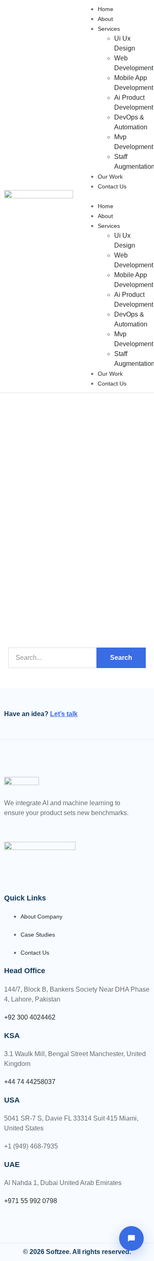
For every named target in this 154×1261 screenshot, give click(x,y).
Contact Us (112, 186)
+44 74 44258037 (29, 1081)
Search (121, 657)
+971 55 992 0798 (30, 1200)
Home (105, 9)
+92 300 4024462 (29, 1017)
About (105, 19)
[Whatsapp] (25, 825)
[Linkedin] (15, 825)
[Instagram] (36, 825)
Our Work (110, 176)
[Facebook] (4, 825)
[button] (115, 196)
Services (109, 28)
